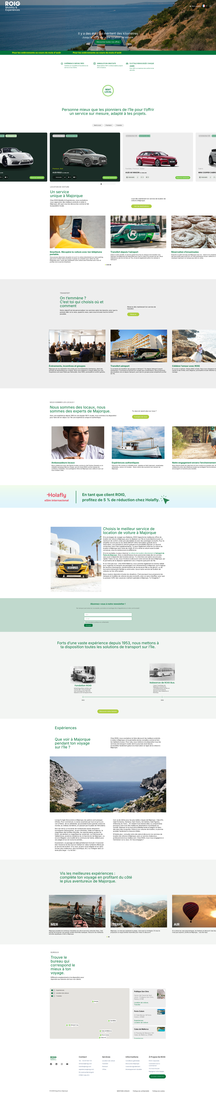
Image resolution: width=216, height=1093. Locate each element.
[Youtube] (67, 1064)
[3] (109, 265)
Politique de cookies (158, 1091)
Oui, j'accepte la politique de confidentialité (97, 622)
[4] (110, 265)
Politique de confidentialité (141, 1091)
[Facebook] (51, 1064)
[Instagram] (62, 1064)
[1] (105, 265)
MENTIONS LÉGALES (123, 1091)
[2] (107, 265)
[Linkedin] (56, 1064)
